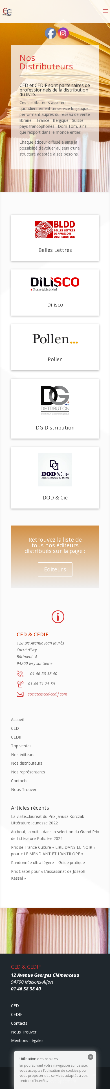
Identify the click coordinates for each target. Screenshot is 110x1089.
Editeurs (55, 569)
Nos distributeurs (26, 763)
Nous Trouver (23, 789)
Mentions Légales (27, 1040)
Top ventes (21, 745)
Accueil (17, 719)
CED (15, 728)
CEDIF (16, 737)
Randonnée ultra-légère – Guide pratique (48, 862)
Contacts (19, 780)
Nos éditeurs (22, 754)
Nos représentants (28, 772)
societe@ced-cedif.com (47, 694)
